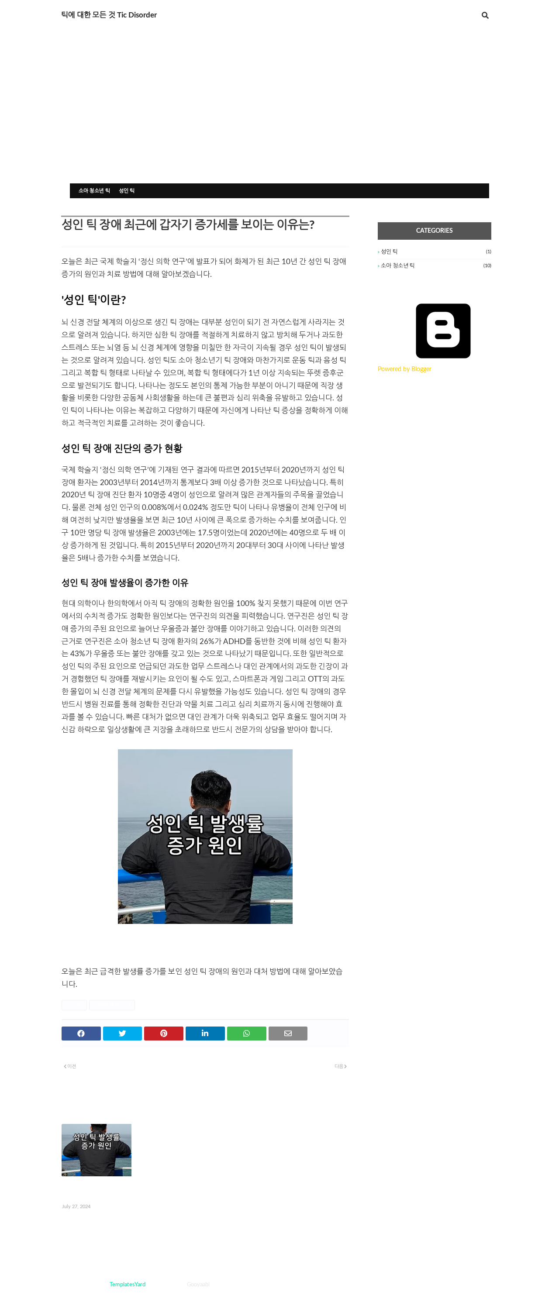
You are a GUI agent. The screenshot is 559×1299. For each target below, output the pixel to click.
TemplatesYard (127, 1285)
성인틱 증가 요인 (112, 1005)
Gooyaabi (198, 1285)
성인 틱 (127, 190)
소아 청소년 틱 (94, 190)
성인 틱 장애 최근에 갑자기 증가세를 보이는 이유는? (106, 1190)
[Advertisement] (279, 118)
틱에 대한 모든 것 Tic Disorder (109, 15)
